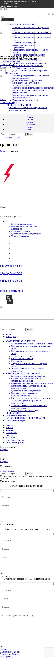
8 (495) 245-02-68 (11, 273)
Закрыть (4, 449)
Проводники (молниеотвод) (25, 100)
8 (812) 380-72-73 (11, 280)
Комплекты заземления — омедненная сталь (32, 344)
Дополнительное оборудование (27, 80)
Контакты (17, 258)
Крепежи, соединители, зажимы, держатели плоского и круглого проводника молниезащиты (33, 90)
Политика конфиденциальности (15, 326)
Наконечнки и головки (23, 45)
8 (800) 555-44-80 (11, 265)
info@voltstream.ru (8, 6)
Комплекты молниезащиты (24, 226)
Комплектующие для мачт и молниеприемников (25, 84)
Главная (3, 151)
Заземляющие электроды (24, 42)
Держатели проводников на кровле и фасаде (32, 383)
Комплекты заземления (22, 224)
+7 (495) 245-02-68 (8, 3)
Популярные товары (20, 231)
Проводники (18, 47)
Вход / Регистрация (15, 442)
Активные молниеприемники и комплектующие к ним (27, 66)
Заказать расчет (13, 137)
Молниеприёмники (20, 236)
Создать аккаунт (7, 471)
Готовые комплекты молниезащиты (29, 63)
